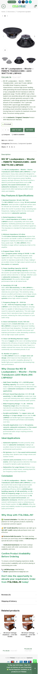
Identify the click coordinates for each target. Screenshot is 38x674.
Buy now (29, 130)
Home (3, 11)
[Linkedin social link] (26, 1)
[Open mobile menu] (3, 6)
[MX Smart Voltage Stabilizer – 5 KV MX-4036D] (28, 622)
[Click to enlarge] (5, 50)
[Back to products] (5, 16)
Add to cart (16, 130)
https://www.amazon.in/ (9, 586)
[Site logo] (19, 6)
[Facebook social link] (19, 1)
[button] (3, 36)
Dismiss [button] (35, 668)
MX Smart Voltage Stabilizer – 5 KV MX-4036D (28, 634)
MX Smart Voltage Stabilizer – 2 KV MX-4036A (10, 634)
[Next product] (7, 16)
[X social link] (23, 1)
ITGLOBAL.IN (14, 582)
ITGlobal (12, 657)
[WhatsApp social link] (30, 1)
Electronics (11, 11)
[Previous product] (2, 16)
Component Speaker (24, 11)
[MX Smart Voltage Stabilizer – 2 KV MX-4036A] (10, 622)
